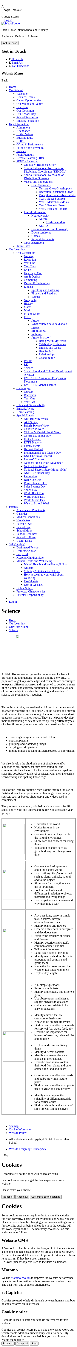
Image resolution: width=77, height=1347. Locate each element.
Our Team (22, 107)
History (28, 303)
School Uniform (26, 537)
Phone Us (17, 59)
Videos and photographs (38, 181)
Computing (30, 279)
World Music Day (34, 500)
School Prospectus (27, 117)
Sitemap (14, 1126)
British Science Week (36, 425)
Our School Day (26, 114)
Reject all (8, 1196)
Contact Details (25, 97)
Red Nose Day (32, 479)
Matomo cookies (20, 1277)
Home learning (25, 412)
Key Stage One (33, 273)
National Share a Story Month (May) (45, 469)
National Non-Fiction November (43, 462)
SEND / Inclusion (27, 161)
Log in (8, 20)
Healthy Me (46, 351)
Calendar (21, 513)
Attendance (23, 130)
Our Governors (25, 110)
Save (34, 1343)
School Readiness (26, 533)
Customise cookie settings (45, 1196)
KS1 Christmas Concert (38, 456)
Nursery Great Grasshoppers (56, 188)
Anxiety (28, 567)
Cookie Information (20, 1129)
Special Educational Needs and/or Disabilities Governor (44, 176)
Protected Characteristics (30, 591)
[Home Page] (10, 23)
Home (12, 86)
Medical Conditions (28, 517)
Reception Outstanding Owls (56, 191)
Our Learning (17, 249)
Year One (29, 263)
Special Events (25, 415)
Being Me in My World (53, 340)
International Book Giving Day (42, 452)
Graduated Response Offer (40, 164)
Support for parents (42, 239)
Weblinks (36, 334)
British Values (24, 134)
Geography (30, 300)
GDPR (20, 141)
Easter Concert (32, 439)
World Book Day (34, 493)
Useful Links (24, 540)
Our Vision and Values (29, 103)
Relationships (47, 354)
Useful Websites (33, 584)
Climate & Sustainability (30, 405)
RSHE (28, 361)
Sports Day (30, 489)
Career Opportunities (28, 100)
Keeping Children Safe (30, 557)
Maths (27, 307)
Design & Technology (37, 283)
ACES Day (31, 422)
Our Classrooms (40, 185)
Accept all (22, 1196)
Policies (21, 151)
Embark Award (25, 408)
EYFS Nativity (33, 442)
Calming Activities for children (42, 571)
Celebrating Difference (52, 344)
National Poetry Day (36, 466)
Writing (35, 296)
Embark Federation (27, 120)
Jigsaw (35, 320)
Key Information (19, 124)
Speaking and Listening (45, 290)
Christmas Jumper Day (37, 435)
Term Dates (23, 246)
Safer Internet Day (35, 486)
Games (35, 235)
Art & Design (32, 276)
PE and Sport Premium (30, 147)
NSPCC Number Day (37, 473)
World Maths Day (34, 496)
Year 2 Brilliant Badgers (53, 208)
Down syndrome (41, 232)
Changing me (47, 357)
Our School (16, 90)
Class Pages (23, 388)
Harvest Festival (33, 449)
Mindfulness (38, 330)
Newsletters (23, 520)
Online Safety (24, 588)
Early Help (22, 554)
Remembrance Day (35, 483)
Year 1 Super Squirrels (52, 198)
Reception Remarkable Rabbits (57, 195)
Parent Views (24, 523)
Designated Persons (28, 547)
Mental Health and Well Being (34, 561)
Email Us (17, 62)
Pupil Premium (25, 154)
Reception (30, 259)
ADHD (43, 225)
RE (26, 364)
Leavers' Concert (34, 459)
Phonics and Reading (43, 293)
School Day (23, 527)
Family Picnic (32, 445)
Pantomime (30, 476)
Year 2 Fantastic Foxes (52, 205)
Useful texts (31, 581)
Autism (43, 219)
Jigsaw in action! (41, 337)
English (28, 286)
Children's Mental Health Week (42, 432)
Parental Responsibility (30, 594)
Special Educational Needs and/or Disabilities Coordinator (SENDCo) (45, 170)
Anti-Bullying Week (36, 418)
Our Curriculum (25, 252)
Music (27, 310)
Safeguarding (17, 544)
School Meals (24, 530)
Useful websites (55, 222)
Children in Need (34, 428)
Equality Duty (24, 137)
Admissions (23, 127)
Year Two (30, 266)
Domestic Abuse (26, 550)
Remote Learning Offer (30, 158)
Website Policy (18, 1132)
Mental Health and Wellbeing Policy (45, 564)
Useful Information (35, 212)
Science (28, 368)
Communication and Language (49, 229)
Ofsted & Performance (29, 144)
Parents (13, 506)
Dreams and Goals (50, 347)
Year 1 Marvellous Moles (54, 202)
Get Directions (20, 66)
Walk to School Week (37, 503)
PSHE (27, 317)
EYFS (27, 269)
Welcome (21, 93)
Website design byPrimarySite (28, 1149)
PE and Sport (32, 313)
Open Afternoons (34, 242)
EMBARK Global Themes (40, 384)
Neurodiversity (40, 215)
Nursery (28, 256)
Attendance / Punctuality (30, 510)
